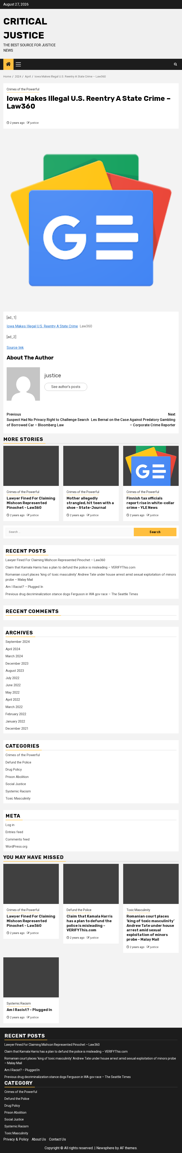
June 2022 (13, 685)
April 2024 (13, 649)
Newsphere (105, 1148)
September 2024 (18, 642)
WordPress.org (16, 846)
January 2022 (15, 721)
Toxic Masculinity (18, 798)
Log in (10, 825)
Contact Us (57, 1139)
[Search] (175, 64)
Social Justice (16, 784)
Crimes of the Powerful (23, 89)
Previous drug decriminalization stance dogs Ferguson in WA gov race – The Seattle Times (72, 594)
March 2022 (14, 707)
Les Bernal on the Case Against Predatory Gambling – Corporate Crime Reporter (133, 419)
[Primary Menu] (20, 64)
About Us (39, 1139)
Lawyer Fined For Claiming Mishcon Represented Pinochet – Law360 (31, 503)
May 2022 (13, 692)
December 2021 (17, 729)
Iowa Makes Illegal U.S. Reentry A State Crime (42, 326)
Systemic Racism (18, 791)
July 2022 (12, 678)
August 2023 (15, 671)
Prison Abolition (17, 777)
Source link (15, 347)
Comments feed (18, 839)
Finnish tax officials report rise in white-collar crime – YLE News (150, 503)
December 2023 (17, 664)
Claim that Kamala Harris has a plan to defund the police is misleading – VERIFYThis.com (70, 567)
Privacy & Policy (16, 1139)
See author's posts (65, 387)
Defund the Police (18, 762)
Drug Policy (14, 769)
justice (34, 122)
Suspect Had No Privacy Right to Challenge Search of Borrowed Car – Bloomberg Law (48, 419)
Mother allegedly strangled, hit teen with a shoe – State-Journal (90, 503)
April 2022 (13, 700)
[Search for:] (70, 532)
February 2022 (16, 714)
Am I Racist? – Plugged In (24, 587)
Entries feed (14, 832)
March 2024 (14, 656)
